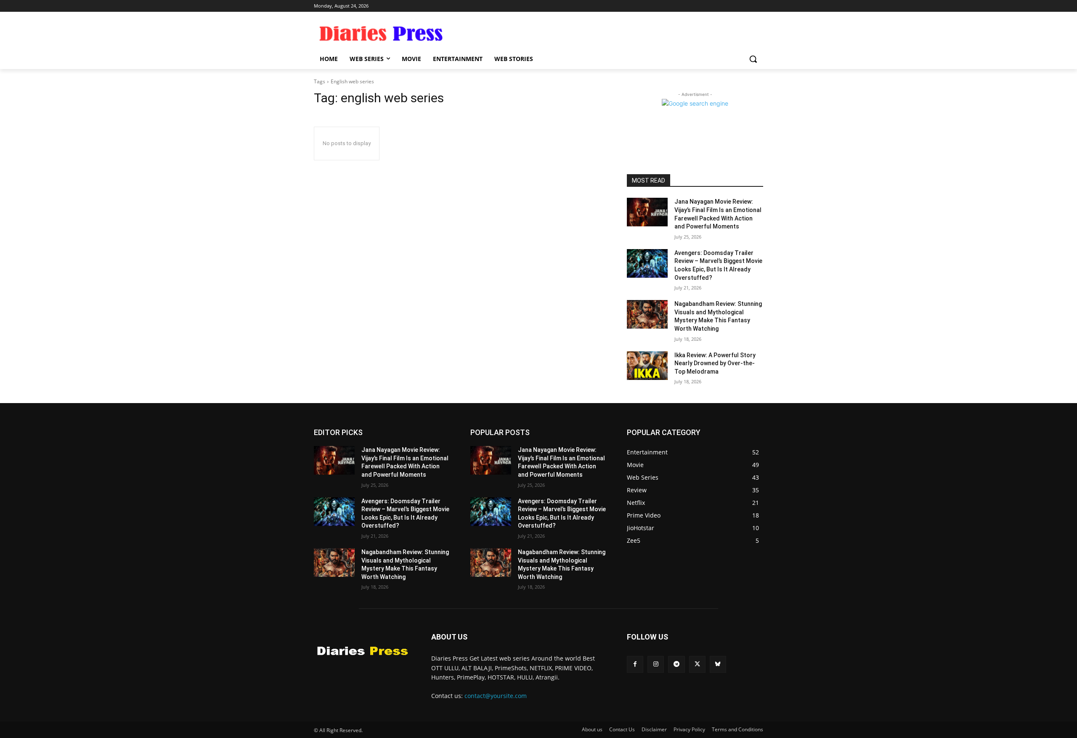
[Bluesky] (718, 664)
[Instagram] (655, 664)
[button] (753, 59)
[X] (697, 664)
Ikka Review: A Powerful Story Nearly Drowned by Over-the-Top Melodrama (715, 363)
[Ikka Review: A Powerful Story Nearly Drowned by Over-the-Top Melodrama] (647, 365)
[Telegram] (676, 664)
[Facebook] (635, 664)
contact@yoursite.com (495, 696)
